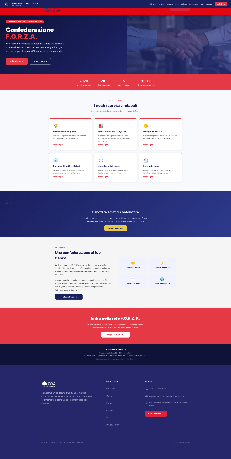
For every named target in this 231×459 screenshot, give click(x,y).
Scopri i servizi (40, 61)
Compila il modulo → (115, 334)
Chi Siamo (153, 4)
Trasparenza (193, 4)
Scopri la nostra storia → (69, 297)
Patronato (169, 4)
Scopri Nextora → (115, 228)
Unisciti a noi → (17, 61)
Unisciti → (221, 4)
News (202, 4)
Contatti (209, 4)
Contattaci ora (154, 414)
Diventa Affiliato (181, 4)
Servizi (161, 4)
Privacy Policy (112, 425)
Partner (109, 403)
